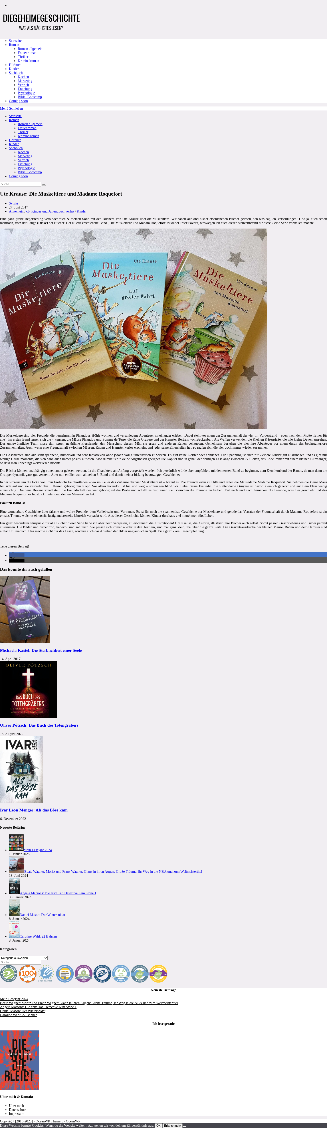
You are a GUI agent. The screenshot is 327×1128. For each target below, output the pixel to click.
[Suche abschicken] (44, 185)
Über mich (16, 1106)
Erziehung (25, 164)
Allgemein (16, 211)
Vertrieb (23, 160)
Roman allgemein (30, 124)
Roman (14, 120)
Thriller (23, 132)
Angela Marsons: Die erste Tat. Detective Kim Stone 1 (38, 1007)
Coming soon (18, 176)
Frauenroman (27, 128)
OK (158, 1125)
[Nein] (184, 1126)
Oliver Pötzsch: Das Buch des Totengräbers (39, 725)
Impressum (16, 1114)
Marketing (25, 156)
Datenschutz (17, 1110)
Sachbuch (16, 148)
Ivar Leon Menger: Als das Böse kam (34, 810)
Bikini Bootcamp (30, 172)
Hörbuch (15, 140)
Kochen (23, 152)
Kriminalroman (28, 136)
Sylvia (13, 203)
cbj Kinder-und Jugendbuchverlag (50, 211)
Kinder (14, 144)
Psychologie (26, 168)
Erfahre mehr (172, 1125)
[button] (16, 555)
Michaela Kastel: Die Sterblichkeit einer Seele (41, 650)
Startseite (15, 116)
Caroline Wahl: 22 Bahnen (18, 1015)
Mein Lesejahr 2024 (14, 999)
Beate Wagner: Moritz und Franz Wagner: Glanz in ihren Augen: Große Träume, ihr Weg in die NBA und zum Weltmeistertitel (89, 1003)
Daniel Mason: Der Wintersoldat (22, 1011)
